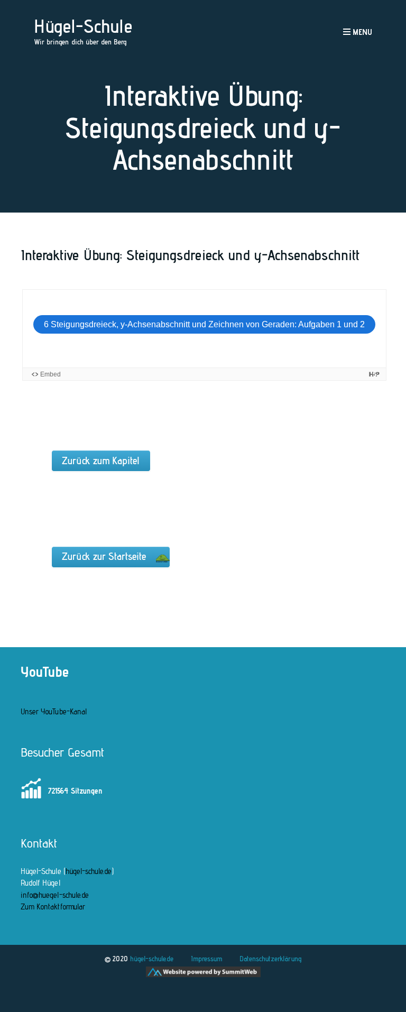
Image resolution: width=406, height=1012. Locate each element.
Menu (361, 32)
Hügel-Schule (83, 26)
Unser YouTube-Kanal (54, 711)
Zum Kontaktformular (53, 906)
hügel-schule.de (89, 871)
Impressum (206, 958)
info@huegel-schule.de (55, 894)
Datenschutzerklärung (270, 958)
